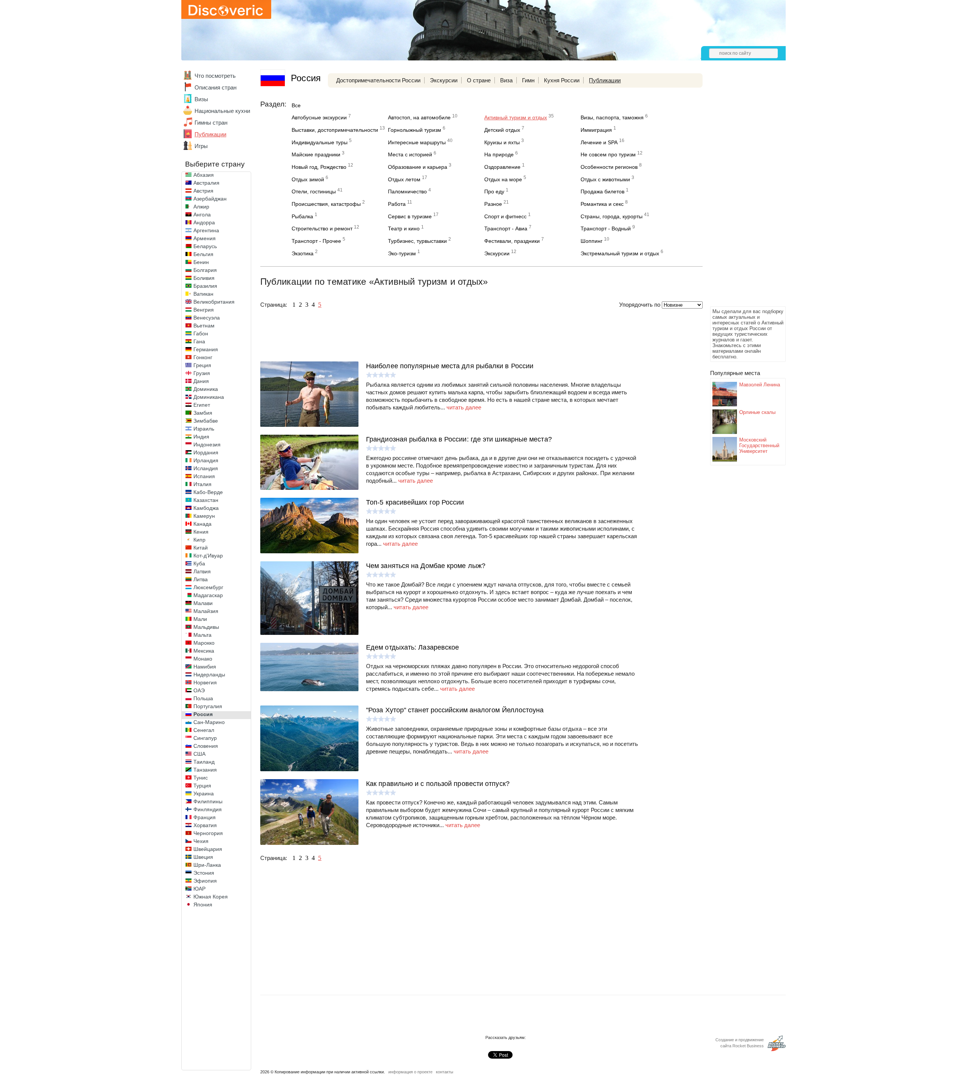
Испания (204, 476)
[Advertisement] (740, 191)
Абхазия (203, 175)
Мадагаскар (208, 595)
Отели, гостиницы (314, 191)
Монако (202, 659)
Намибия (204, 667)
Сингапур (205, 738)
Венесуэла (206, 318)
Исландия (205, 468)
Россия (203, 714)
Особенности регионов (609, 167)
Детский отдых (502, 130)
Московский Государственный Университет (759, 445)
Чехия (201, 841)
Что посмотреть (215, 76)
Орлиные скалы (757, 412)
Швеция (203, 857)
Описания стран (215, 87)
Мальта (202, 635)
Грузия (201, 373)
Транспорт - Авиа (505, 228)
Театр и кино (404, 228)
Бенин (201, 262)
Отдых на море (503, 179)
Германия (205, 349)
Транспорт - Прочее (316, 241)
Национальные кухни (222, 111)
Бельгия (203, 254)
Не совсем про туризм (608, 154)
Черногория (208, 833)
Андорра (204, 222)
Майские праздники (316, 154)
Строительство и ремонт (322, 228)
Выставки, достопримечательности (335, 130)
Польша (203, 698)
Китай (200, 548)
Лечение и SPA (599, 142)
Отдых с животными (605, 179)
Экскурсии (443, 80)
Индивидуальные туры (320, 142)
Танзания (205, 770)
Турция (202, 786)
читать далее (463, 407)
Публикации (210, 134)
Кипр (199, 540)
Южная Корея (210, 897)
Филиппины (207, 801)
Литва (200, 579)
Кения (201, 532)
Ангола (202, 214)
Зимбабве (205, 421)
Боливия (204, 278)
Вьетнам (204, 326)
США (199, 754)
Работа (397, 204)
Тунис (200, 778)
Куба (199, 563)
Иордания (205, 452)
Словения (205, 746)
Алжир (201, 207)
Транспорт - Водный (606, 228)
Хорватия (205, 825)
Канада (202, 524)
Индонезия (207, 445)
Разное (493, 204)
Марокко (204, 643)
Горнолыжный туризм (414, 130)
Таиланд (204, 762)
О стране (479, 80)
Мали (200, 619)
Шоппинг (591, 241)
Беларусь (205, 246)
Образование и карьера (417, 167)
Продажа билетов (602, 191)
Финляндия (207, 809)
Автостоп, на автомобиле (419, 117)
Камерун (204, 516)
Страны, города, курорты (612, 216)
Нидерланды (209, 675)
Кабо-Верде (208, 492)
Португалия (207, 706)
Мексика (203, 651)
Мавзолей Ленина (759, 384)
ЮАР (199, 889)
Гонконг (202, 357)
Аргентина (206, 230)
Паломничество (407, 191)
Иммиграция (596, 130)
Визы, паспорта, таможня (612, 117)
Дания (201, 381)
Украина (203, 793)
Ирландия (205, 460)
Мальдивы (206, 627)
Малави (203, 603)
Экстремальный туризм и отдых (620, 253)
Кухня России (561, 80)
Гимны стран (211, 122)
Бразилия (205, 286)
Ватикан (203, 294)
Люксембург (208, 587)
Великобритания (214, 302)
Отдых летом (404, 179)
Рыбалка (302, 216)
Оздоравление (502, 167)
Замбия (202, 413)
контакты (444, 1072)
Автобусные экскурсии (319, 117)
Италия (202, 484)
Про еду (494, 191)
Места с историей (410, 154)
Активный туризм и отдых (515, 117)
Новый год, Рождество (319, 167)
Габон (200, 333)
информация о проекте (410, 1072)
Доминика (205, 389)
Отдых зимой (308, 179)
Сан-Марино (209, 722)
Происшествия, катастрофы (326, 204)
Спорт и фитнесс (505, 216)
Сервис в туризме (410, 216)
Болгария (205, 270)
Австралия (206, 183)
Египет (201, 405)
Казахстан (205, 500)
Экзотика (303, 253)
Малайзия (205, 611)
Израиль (203, 429)
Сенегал (203, 730)
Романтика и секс (602, 204)
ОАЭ (199, 690)
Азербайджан (210, 199)
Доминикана (208, 397)
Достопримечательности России (378, 80)
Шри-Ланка (207, 865)
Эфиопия (205, 881)
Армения (204, 238)
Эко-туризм (402, 253)
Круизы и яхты (502, 142)
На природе (499, 154)
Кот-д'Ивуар (208, 556)
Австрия (203, 191)
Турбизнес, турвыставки (417, 241)
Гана (199, 341)
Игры (201, 146)
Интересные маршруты (417, 142)
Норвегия (205, 682)
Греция (202, 365)
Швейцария (207, 849)
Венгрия (203, 310)
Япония (202, 905)
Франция (204, 817)
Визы (201, 99)
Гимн (528, 80)
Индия (201, 437)
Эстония (203, 873)
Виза (506, 80)
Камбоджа (206, 508)
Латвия (202, 571)
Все (296, 105)
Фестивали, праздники (512, 241)
